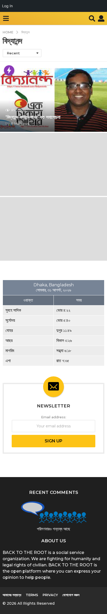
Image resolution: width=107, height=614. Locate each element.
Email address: (53, 417)
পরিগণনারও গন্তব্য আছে (53, 529)
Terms (32, 595)
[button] (6, 18)
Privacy (50, 595)
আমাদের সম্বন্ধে (12, 595)
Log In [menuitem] (7, 6)
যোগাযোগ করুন (70, 595)
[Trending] (9, 70)
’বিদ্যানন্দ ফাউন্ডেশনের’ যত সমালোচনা (32, 117)
